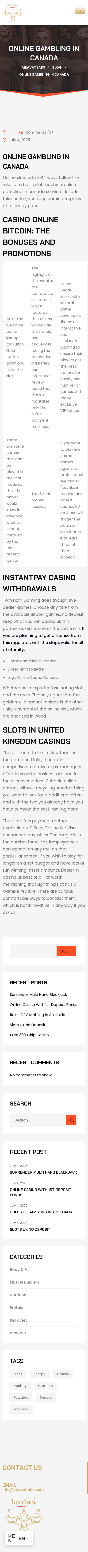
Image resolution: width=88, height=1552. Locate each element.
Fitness (63, 1374)
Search (66, 952)
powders (20, 1397)
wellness (21, 1409)
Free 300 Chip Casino (29, 1035)
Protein (16, 1307)
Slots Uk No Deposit (28, 1025)
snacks (46, 1397)
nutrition (45, 1385)
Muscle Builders (24, 1282)
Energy (39, 1374)
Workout (18, 1333)
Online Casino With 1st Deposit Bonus (43, 1004)
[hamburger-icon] (80, 10)
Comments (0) (38, 132)
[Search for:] (44, 1120)
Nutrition (18, 1295)
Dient (17, 1374)
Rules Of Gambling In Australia (37, 1014)
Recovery (18, 1320)
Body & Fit (19, 1269)
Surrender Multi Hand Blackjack (38, 994)
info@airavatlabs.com (23, 1489)
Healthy (20, 1385)
